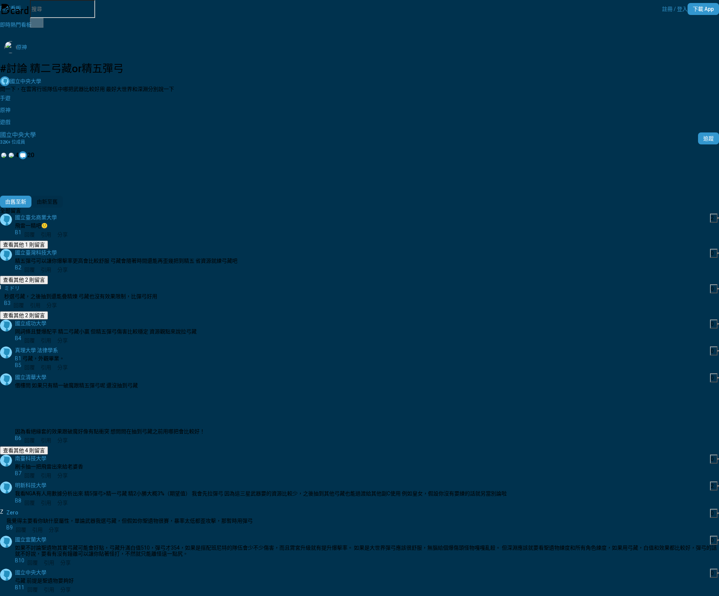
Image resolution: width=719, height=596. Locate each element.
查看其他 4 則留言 (24, 450)
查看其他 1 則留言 (24, 245)
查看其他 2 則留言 (24, 280)
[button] (675, 9)
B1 (18, 358)
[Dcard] (15, 9)
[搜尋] (36, 23)
